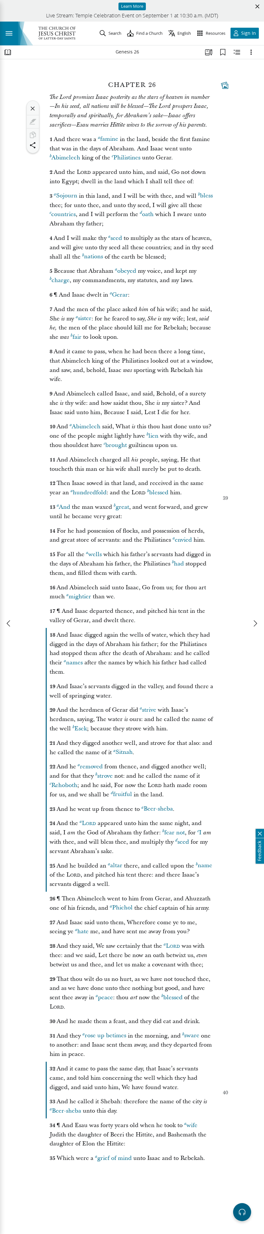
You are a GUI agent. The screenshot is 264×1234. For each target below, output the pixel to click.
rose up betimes (105, 1036)
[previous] (9, 623)
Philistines (126, 158)
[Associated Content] (225, 85)
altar (116, 866)
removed (91, 767)
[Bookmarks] (222, 52)
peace (105, 997)
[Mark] (33, 122)
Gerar (120, 295)
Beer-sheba (158, 809)
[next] (255, 623)
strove (105, 776)
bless (206, 196)
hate (83, 931)
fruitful (122, 795)
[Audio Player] (242, 1212)
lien (153, 436)
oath (148, 214)
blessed (158, 493)
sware (191, 1036)
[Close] (33, 108)
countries (63, 214)
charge (61, 280)
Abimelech (66, 158)
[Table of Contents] (8, 52)
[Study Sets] (208, 52)
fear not (174, 833)
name (205, 866)
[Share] (33, 145)
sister (84, 319)
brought (116, 445)
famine (109, 139)
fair (76, 337)
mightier (80, 597)
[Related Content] (237, 52)
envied (183, 540)
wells (95, 554)
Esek (80, 729)
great (122, 507)
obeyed (126, 271)
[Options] (251, 52)
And (64, 507)
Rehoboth (64, 785)
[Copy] (33, 135)
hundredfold (90, 493)
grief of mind (114, 1158)
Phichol (122, 908)
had (179, 564)
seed (116, 238)
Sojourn (66, 196)
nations (93, 257)
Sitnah (124, 752)
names (74, 663)
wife (191, 1125)
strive (149, 710)
